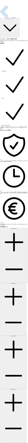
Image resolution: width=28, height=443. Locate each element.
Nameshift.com (4, 442)
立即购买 (1, 128)
